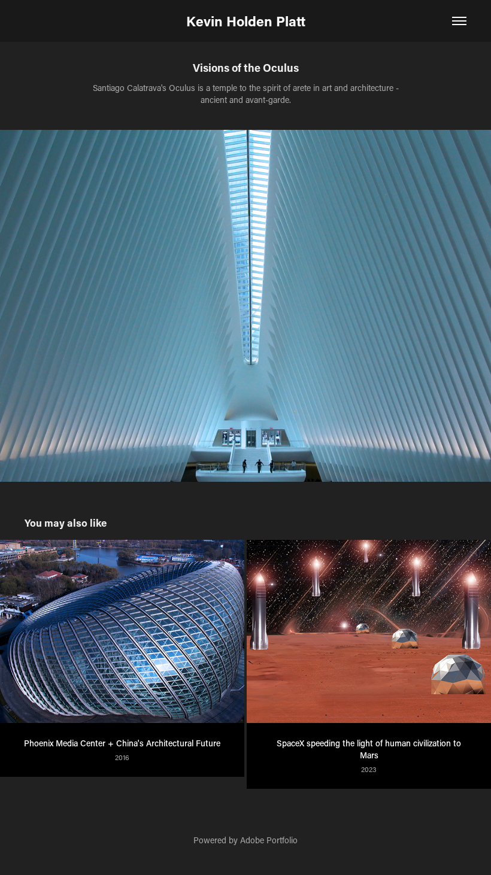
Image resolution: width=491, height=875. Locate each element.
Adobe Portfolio (269, 840)
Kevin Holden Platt (245, 21)
